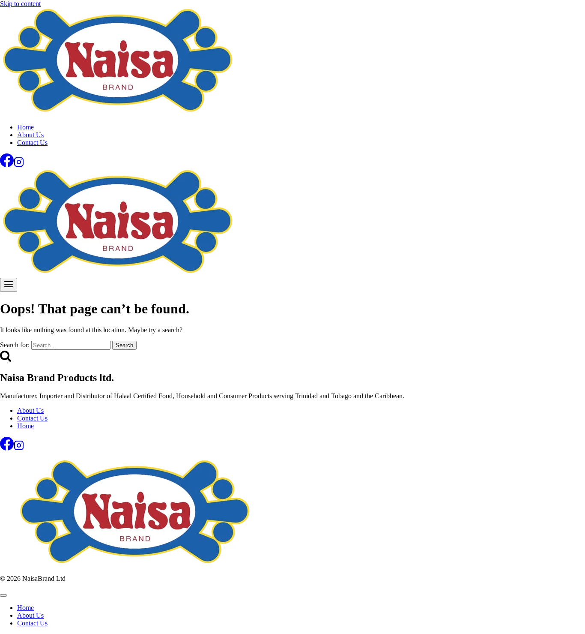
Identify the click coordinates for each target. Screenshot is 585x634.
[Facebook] (7, 164)
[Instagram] (19, 164)
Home (25, 127)
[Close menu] (3, 595)
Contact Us (32, 142)
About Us (30, 134)
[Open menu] (8, 285)
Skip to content (20, 3)
